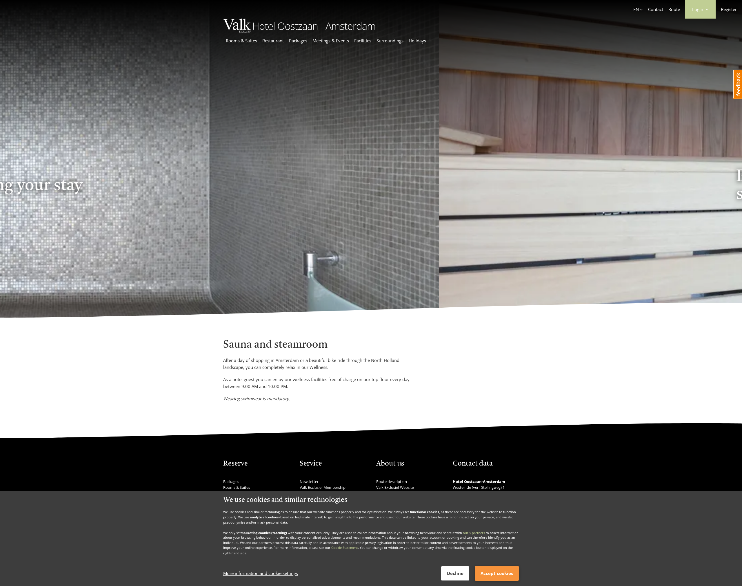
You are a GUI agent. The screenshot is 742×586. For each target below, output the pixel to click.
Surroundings (390, 41)
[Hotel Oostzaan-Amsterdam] (299, 31)
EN (636, 9)
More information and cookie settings (260, 573)
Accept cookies (497, 573)
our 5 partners (474, 532)
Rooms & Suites (241, 41)
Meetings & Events (330, 41)
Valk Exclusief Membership (322, 487)
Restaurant (273, 41)
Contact (655, 9)
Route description (391, 481)
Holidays (417, 41)
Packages (298, 41)
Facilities (362, 41)
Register (729, 9)
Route (674, 9)
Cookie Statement (344, 548)
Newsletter (309, 481)
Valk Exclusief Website (395, 487)
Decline (455, 573)
